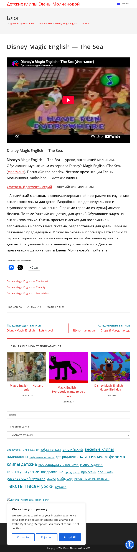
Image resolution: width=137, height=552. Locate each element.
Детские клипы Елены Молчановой (43, 4)
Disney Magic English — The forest (27, 281)
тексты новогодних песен (91, 479)
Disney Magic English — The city (26, 287)
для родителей (67, 457)
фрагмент (16, 171)
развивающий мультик (26, 478)
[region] (46, 524)
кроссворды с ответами (58, 464)
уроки (47, 486)
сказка (51, 479)
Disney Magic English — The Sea (72, 23)
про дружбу (72, 472)
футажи (60, 486)
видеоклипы (17, 456)
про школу (105, 472)
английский (72, 449)
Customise (23, 537)
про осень (88, 472)
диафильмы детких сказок (41, 457)
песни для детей (23, 471)
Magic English (56, 307)
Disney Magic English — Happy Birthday (110, 387)
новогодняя (91, 464)
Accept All (70, 537)
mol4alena (15, 307)
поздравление (52, 472)
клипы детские (22, 464)
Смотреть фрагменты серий (29, 187)
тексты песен (23, 485)
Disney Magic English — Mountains (28, 293)
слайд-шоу (65, 478)
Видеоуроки (14, 449)
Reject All (46, 537)
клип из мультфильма (102, 456)
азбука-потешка (50, 450)
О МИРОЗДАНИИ (31, 450)
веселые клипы (99, 449)
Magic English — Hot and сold (26, 387)
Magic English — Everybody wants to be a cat (68, 391)
